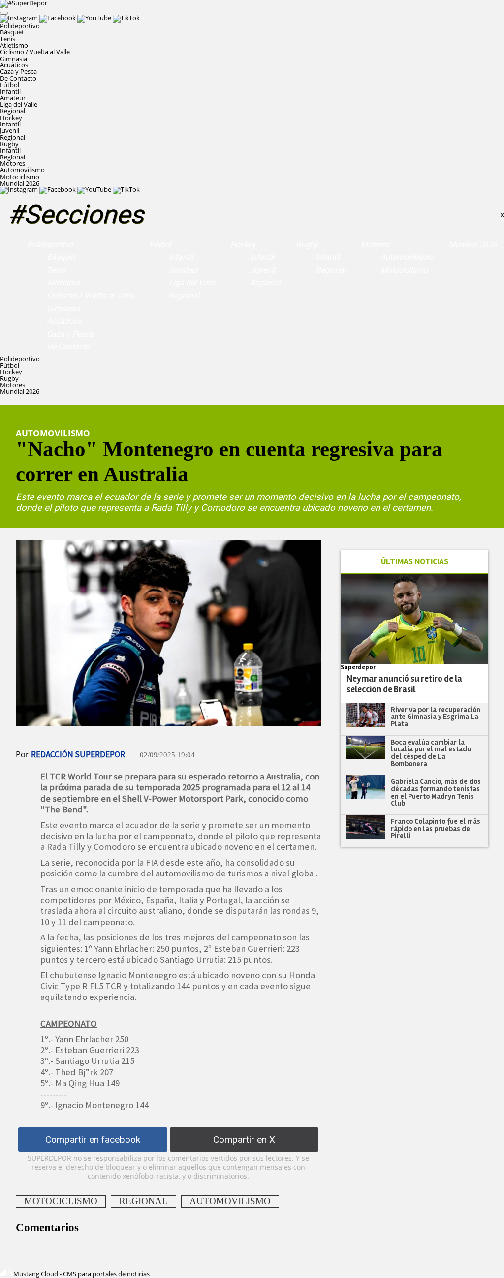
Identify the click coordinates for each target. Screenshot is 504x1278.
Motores (375, 244)
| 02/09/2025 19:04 (163, 755)
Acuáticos (14, 65)
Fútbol (160, 244)
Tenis (7, 38)
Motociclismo (19, 176)
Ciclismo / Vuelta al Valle (35, 51)
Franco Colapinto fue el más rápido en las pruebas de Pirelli (435, 828)
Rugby (307, 244)
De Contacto (18, 78)
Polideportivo (50, 244)
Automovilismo (22, 169)
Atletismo (14, 45)
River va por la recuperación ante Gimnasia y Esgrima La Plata (435, 716)
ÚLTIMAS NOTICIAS (414, 562)
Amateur (13, 98)
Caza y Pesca (18, 71)
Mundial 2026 (19, 183)
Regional (12, 110)
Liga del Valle (18, 104)
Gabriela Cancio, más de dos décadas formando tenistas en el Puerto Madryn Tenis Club (436, 792)
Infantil (10, 91)
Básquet (12, 32)
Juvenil (9, 130)
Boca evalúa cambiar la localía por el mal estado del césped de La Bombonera (431, 753)
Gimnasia (13, 58)
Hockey (243, 244)
